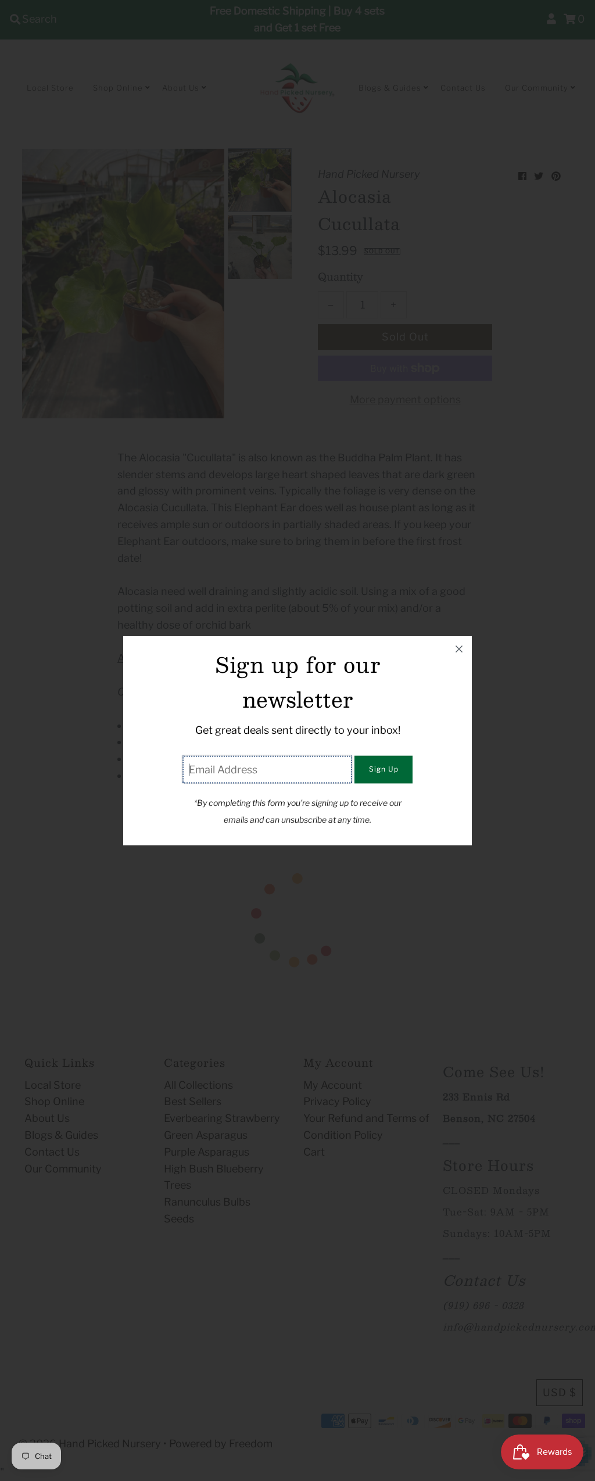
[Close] (459, 649)
